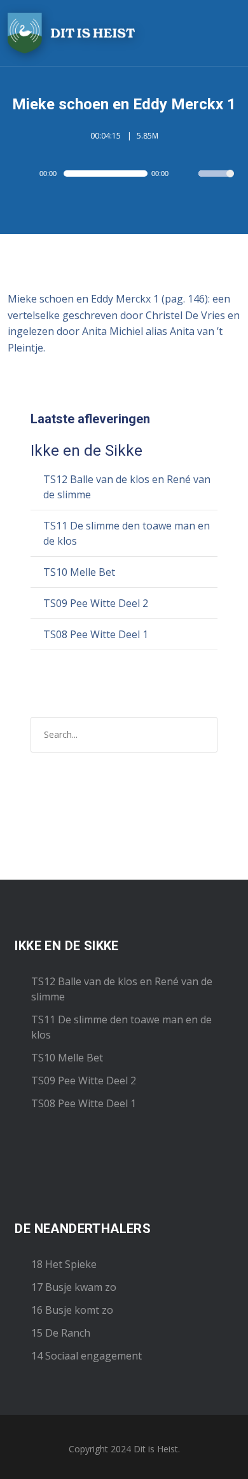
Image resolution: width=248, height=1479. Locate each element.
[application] (124, 173)
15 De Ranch (60, 1333)
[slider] (216, 181)
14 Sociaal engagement (86, 1356)
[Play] (28, 173)
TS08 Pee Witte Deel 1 (95, 634)
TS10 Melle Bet (79, 572)
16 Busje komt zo (72, 1310)
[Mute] (188, 174)
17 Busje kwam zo (73, 1287)
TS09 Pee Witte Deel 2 (95, 603)
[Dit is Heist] (71, 33)
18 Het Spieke (64, 1264)
